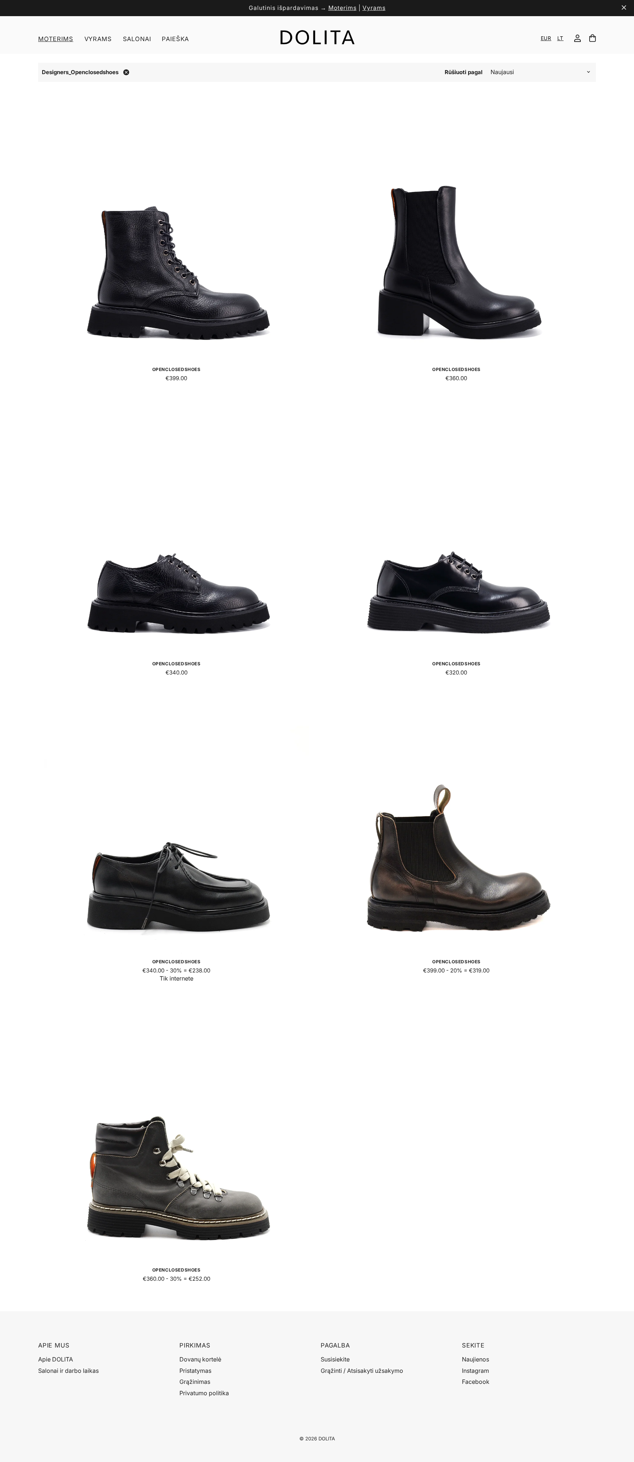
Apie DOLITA (55, 1359)
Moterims (342, 7)
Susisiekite (335, 1359)
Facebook (475, 1381)
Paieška (175, 39)
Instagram (475, 1370)
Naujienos (475, 1359)
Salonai (137, 39)
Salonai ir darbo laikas (68, 1370)
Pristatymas (195, 1370)
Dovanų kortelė (200, 1359)
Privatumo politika (204, 1393)
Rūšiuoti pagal (463, 72)
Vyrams (374, 7)
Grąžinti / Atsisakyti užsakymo (362, 1370)
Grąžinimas (194, 1381)
